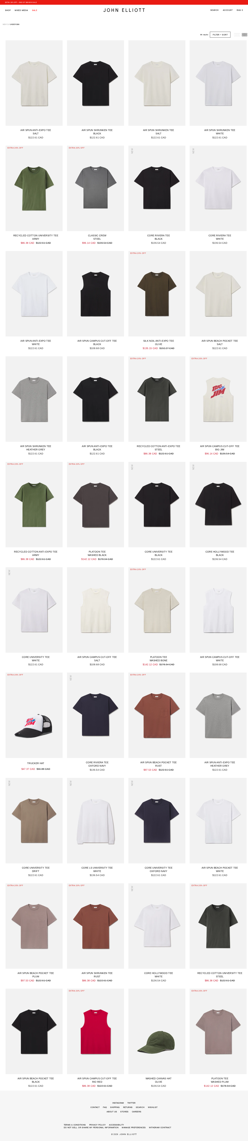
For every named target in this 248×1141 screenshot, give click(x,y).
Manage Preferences (134, 1127)
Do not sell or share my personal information (91, 1127)
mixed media (21, 10)
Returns (128, 1107)
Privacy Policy (97, 1124)
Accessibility (116, 1124)
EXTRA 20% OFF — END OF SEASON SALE (21, 2)
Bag (240, 10)
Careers (136, 1111)
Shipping (115, 1107)
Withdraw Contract (160, 1127)
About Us (112, 1111)
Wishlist (152, 1107)
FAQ (105, 1107)
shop (8, 10)
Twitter (131, 1103)
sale (34, 10)
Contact (95, 1107)
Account (227, 10)
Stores (124, 1111)
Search (214, 10)
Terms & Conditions (75, 1124)
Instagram (118, 1103)
